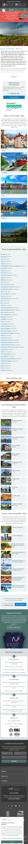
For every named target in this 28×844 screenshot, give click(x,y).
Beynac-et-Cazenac (6, 331)
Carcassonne (4, 324)
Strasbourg (4, 349)
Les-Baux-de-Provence (7, 289)
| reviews (13, 108)
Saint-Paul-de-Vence (6, 298)
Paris (2, 368)
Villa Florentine (16, 470)
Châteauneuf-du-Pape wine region (10, 266)
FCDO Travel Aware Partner (14, 721)
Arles (2, 291)
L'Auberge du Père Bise (18, 437)
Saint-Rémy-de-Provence (7, 287)
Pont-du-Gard (4, 284)
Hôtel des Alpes (16, 445)
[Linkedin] (19, 806)
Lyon (3, 195)
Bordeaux (3, 370)
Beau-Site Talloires (17, 420)
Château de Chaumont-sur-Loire (9, 347)
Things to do (18, 48)
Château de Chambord (7, 342)
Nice (2, 301)
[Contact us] (3, 10)
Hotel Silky (15, 487)
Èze (2, 303)
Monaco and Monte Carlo (7, 310)
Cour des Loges (16, 495)
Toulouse (3, 338)
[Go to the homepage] (14, 10)
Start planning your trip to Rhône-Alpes (11, 235)
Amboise (3, 351)
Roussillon (3, 268)
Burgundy (3, 317)
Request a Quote (9, 240)
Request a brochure (14, 627)
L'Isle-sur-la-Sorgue (6, 275)
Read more (14, 76)
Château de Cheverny (6, 340)
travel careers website (14, 798)
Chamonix (4, 172)
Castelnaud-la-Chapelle (7, 333)
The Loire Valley (5, 354)
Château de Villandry (6, 361)
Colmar (2, 335)
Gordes (3, 270)
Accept (11, 841)
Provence (3, 273)
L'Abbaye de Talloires (17, 429)
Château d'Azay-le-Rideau (7, 358)
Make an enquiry (14, 97)
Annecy (4, 150)
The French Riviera (6, 314)
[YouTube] (15, 806)
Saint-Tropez (4, 312)
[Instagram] (12, 806)
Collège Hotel (15, 479)
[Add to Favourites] (2, 43)
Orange (3, 263)
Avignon (3, 277)
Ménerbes (3, 280)
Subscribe (14, 761)
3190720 (24, 840)
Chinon (2, 363)
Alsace (2, 321)
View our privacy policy (13, 835)
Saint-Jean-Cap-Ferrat (6, 307)
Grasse (2, 296)
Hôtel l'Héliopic (16, 454)
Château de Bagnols (17, 504)
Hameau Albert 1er (17, 462)
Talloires (4, 218)
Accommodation (10, 48)
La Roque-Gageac (5, 328)
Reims (2, 365)
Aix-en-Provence (5, 294)
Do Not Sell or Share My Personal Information (12, 838)
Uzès (2, 282)
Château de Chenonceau (7, 345)
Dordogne (3, 319)
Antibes (3, 305)
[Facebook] (8, 806)
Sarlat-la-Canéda (5, 326)
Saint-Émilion (4, 356)
